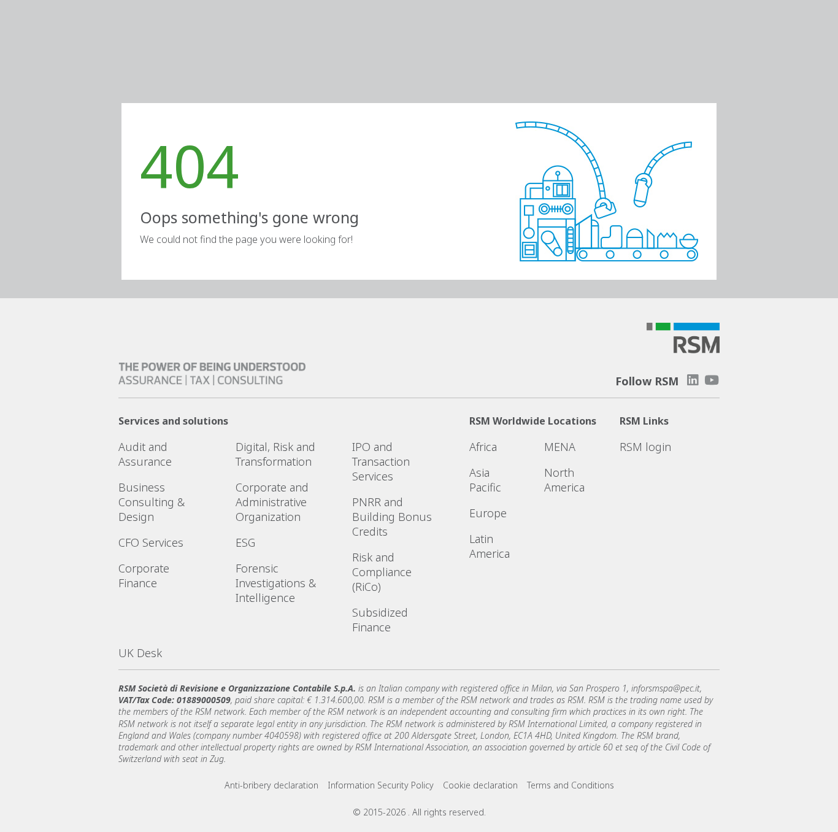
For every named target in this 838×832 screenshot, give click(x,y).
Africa (483, 446)
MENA (559, 446)
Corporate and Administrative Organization (272, 502)
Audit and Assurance (145, 454)
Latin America (489, 546)
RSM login (645, 446)
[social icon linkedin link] (693, 380)
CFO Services (150, 542)
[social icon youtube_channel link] (712, 380)
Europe (488, 513)
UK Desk (140, 652)
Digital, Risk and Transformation (275, 454)
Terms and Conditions (570, 785)
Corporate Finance (143, 575)
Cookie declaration (480, 785)
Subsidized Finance (380, 619)
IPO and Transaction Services (381, 461)
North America (564, 480)
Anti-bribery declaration (271, 785)
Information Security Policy (381, 785)
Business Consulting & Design (151, 502)
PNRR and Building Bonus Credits (392, 517)
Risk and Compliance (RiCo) (382, 572)
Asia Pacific (485, 480)
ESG (245, 542)
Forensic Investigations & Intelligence (276, 583)
